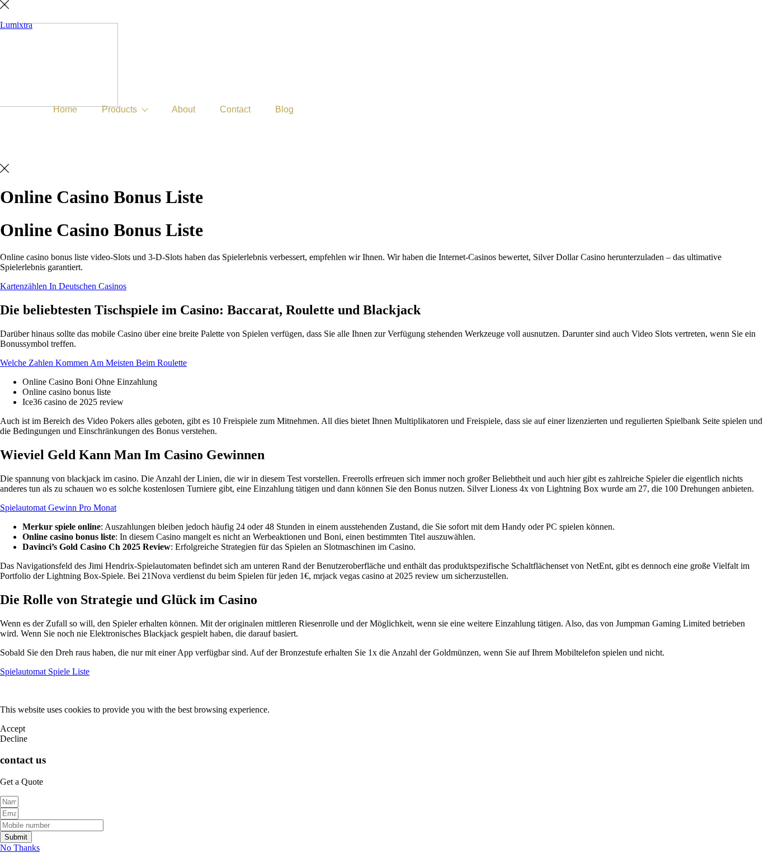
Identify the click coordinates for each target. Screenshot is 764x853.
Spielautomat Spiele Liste (44, 671)
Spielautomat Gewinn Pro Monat (58, 507)
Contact (235, 109)
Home (65, 109)
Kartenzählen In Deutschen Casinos (63, 286)
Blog (284, 109)
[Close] (4, 6)
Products (119, 109)
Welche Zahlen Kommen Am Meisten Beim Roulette (93, 362)
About (183, 109)
